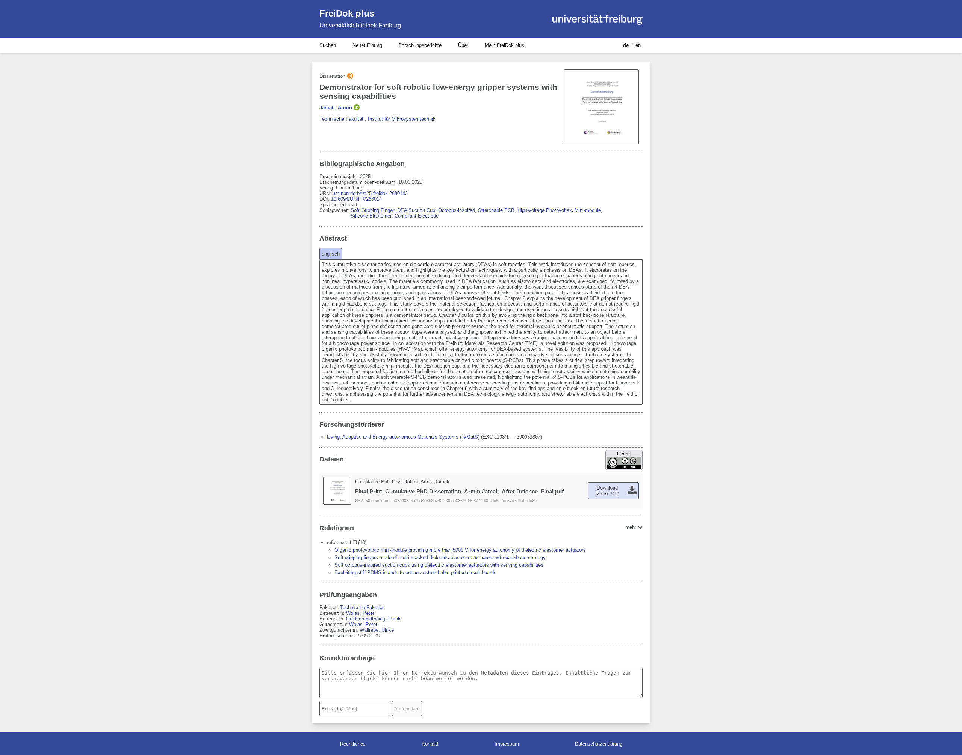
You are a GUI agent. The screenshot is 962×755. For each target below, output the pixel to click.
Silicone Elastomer (371, 216)
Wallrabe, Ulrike (377, 630)
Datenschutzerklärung (598, 744)
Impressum (507, 744)
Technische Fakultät (341, 119)
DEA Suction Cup (416, 210)
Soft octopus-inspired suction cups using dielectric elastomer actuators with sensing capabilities (438, 565)
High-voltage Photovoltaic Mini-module (559, 210)
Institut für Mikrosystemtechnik (402, 119)
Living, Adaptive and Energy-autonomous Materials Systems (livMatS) (403, 437)
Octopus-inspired (456, 210)
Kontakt (430, 744)
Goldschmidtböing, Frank (373, 619)
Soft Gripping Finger (372, 210)
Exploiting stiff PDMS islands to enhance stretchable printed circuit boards (415, 572)
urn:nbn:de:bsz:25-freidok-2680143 (370, 193)
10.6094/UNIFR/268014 (356, 199)
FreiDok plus (346, 13)
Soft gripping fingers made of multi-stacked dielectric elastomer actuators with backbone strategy (440, 557)
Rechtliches (353, 744)
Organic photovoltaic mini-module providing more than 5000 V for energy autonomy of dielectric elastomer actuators (460, 550)
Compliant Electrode (417, 216)
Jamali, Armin (335, 107)
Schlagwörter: (335, 210)
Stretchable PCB (496, 210)
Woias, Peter (360, 613)
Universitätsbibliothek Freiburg (360, 25)
